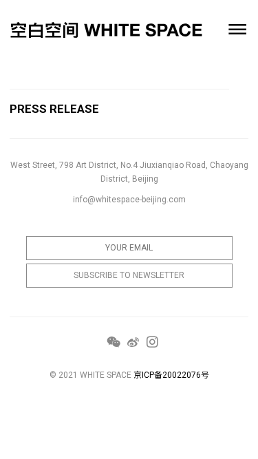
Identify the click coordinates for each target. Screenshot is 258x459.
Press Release (54, 109)
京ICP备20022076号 (171, 375)
